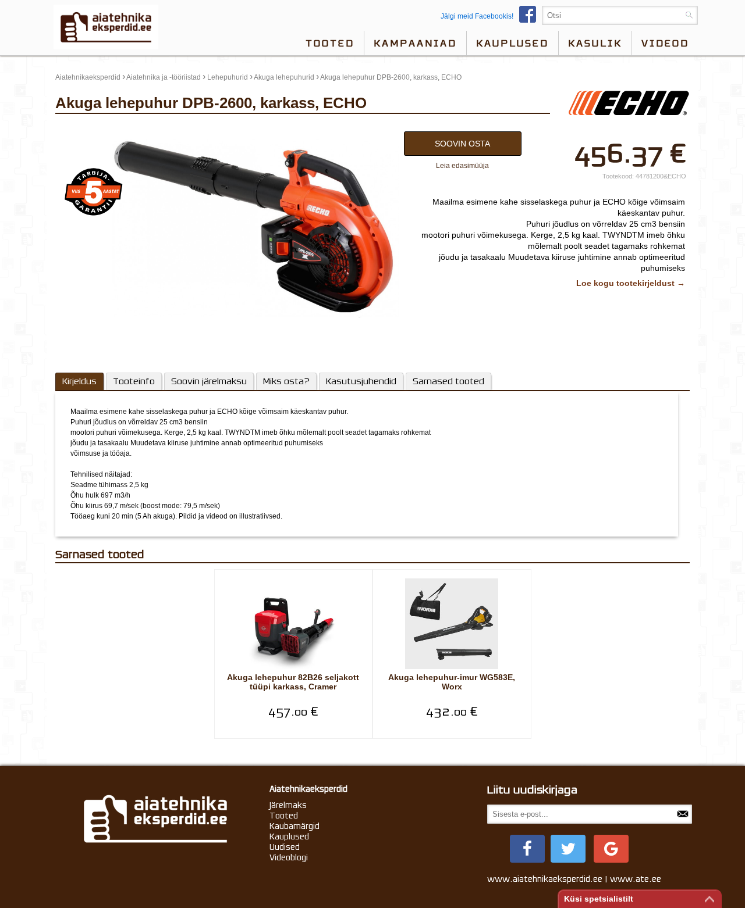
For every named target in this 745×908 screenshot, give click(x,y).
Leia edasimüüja (462, 166)
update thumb (80, 128)
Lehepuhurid (227, 77)
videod (665, 43)
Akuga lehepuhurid (284, 77)
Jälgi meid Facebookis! (477, 16)
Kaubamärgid (294, 826)
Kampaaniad (415, 43)
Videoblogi (288, 857)
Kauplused (512, 43)
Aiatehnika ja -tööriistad (163, 77)
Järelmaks (288, 805)
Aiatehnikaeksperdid (87, 77)
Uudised (284, 847)
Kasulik (595, 43)
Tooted (330, 43)
